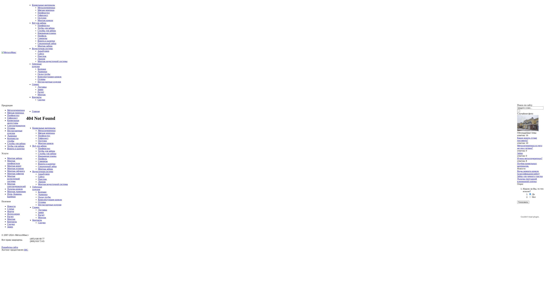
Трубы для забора (46, 28)
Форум (10, 211)
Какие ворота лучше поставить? (527, 139)
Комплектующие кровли (49, 76)
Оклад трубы (44, 74)
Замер (40, 89)
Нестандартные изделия (49, 82)
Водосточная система (42, 48)
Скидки (41, 99)
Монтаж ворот (14, 166)
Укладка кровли (15, 189)
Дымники (42, 71)
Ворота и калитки (46, 41)
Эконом (41, 59)
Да (533, 194)
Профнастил (44, 13)
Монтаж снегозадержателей (16, 185)
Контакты (36, 97)
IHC (26, 250)
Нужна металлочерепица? (529, 158)
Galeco (41, 53)
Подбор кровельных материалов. (527, 164)
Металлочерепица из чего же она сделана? (529, 146)
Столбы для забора (47, 30)
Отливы (41, 79)
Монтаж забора (45, 46)
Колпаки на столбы (12, 139)
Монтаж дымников (16, 191)
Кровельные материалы (43, 5)
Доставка (42, 87)
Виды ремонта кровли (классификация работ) (528, 172)
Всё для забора (39, 23)
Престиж (42, 56)
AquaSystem (43, 51)
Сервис (35, 84)
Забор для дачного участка (530, 176)
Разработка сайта (10, 247)
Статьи (10, 209)
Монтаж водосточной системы (52, 61)
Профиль (42, 36)
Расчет (41, 92)
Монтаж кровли (45, 20)
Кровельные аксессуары (13, 121)
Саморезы (42, 38)
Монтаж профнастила (13, 162)
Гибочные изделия (37, 65)
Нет (534, 197)
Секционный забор (47, 43)
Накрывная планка (47, 33)
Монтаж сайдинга (16, 171)
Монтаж (42, 94)
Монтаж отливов (15, 168)
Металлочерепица (46, 7)
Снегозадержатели (16, 125)
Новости (11, 206)
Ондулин (42, 18)
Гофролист (43, 15)
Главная (36, 111)
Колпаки (42, 69)
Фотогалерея (13, 214)
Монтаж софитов (15, 173)
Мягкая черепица (46, 10)
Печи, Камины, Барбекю (14, 195)
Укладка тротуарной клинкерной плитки (527, 180)
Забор (520, 153)
